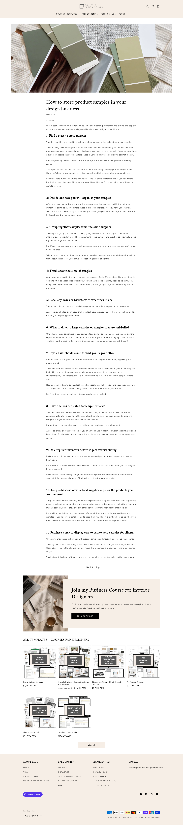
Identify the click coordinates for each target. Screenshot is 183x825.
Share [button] (51, 120)
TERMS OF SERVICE (102, 785)
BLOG (60, 785)
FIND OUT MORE (85, 616)
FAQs (25, 772)
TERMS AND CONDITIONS (104, 781)
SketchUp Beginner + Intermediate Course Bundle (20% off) (74, 683)
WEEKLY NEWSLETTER (68, 781)
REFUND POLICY (100, 776)
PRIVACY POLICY (100, 772)
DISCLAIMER (98, 768)
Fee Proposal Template (135, 682)
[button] (68, 14)
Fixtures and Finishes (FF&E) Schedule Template (107, 683)
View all (91, 745)
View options (39, 673)
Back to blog (93, 567)
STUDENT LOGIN (30, 776)
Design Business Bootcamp (33, 682)
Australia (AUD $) (31, 816)
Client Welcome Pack (31, 732)
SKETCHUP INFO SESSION (70, 776)
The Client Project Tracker (68, 732)
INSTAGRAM (63, 772)
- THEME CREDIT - (139, 817)
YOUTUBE (62, 768)
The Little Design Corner (122, 817)
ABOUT (26, 768)
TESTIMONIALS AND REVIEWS (36, 781)
